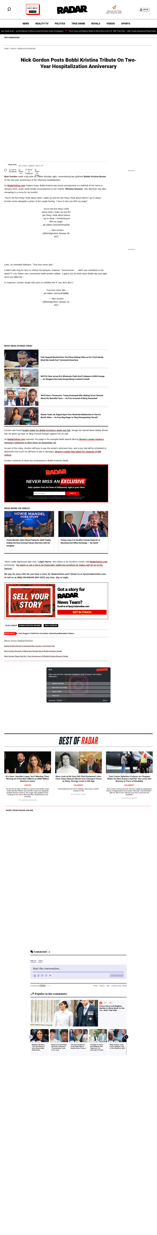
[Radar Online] (72, 9)
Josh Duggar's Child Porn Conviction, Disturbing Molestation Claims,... (46, 633)
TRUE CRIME (78, 23)
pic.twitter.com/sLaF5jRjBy (56, 293)
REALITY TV (41, 23)
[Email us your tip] (33, 14)
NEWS (26, 23)
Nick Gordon (51, 625)
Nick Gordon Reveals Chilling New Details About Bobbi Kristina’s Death (33, 651)
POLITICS (60, 23)
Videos (13, 48)
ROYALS (95, 23)
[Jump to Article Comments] (5, 170)
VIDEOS (111, 23)
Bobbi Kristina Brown (26, 48)
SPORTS (125, 23)
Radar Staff (12, 164)
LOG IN (145, 9)
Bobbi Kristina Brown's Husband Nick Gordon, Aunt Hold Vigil (29, 646)
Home (6, 48)
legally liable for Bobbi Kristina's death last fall (46, 430)
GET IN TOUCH (82, 612)
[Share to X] (21, 170)
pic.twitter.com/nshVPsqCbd (56, 225)
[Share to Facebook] (13, 170)
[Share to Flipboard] (29, 170)
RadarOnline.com (16, 185)
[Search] (9, 11)
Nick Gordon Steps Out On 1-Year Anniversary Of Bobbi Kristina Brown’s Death (36, 656)
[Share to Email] (37, 170)
